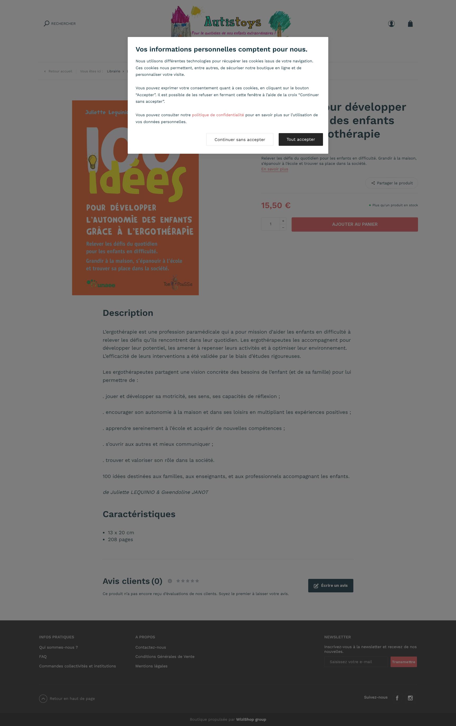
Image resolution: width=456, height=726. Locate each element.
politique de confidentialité (218, 115)
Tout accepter (301, 139)
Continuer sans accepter (240, 139)
